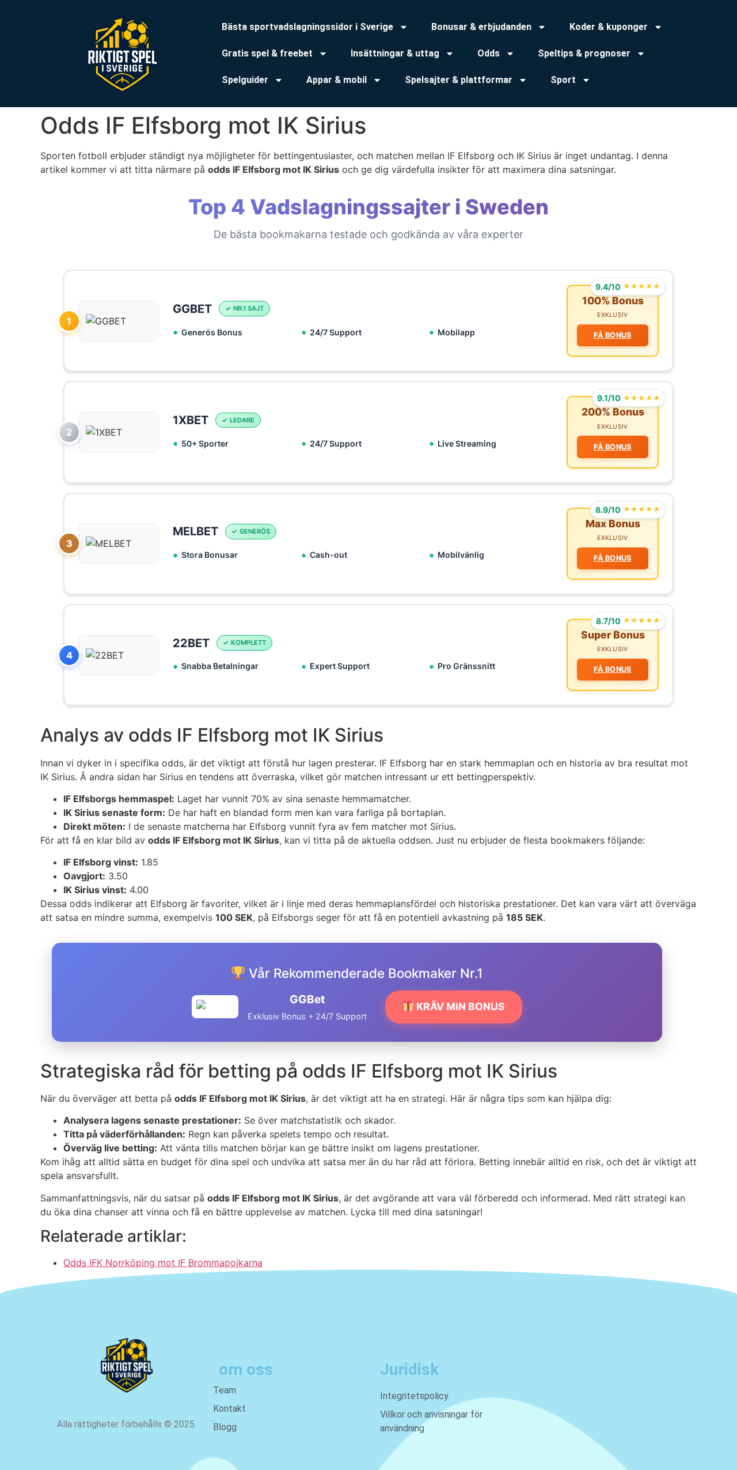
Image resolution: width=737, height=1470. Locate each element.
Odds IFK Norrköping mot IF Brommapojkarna (163, 1262)
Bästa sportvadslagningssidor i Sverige (307, 26)
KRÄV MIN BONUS (459, 1006)
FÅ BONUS (612, 335)
